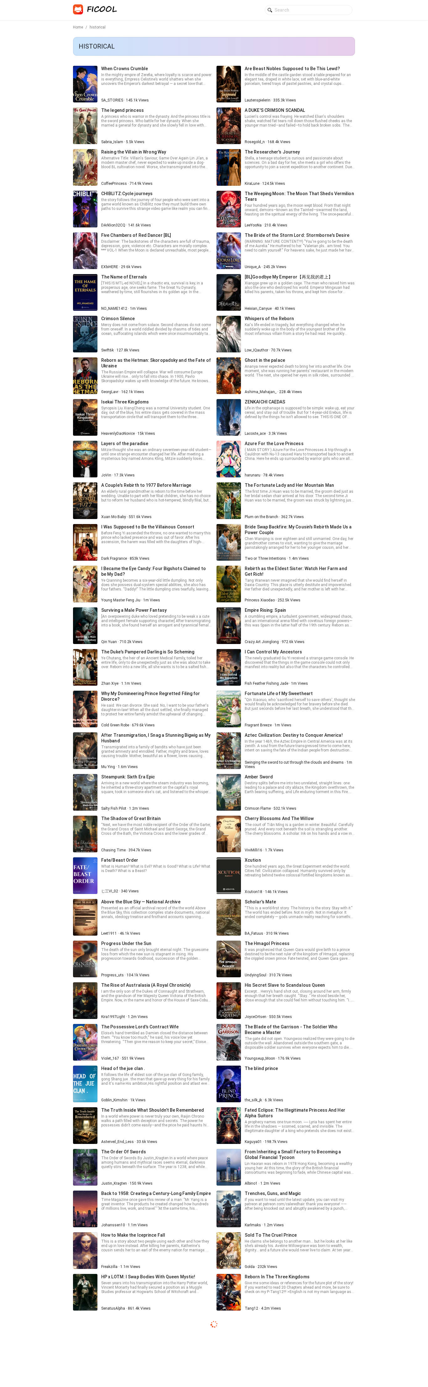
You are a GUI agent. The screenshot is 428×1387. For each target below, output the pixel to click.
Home (78, 27)
